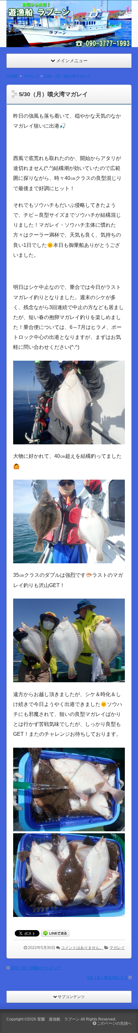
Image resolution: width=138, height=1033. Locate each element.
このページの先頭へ (114, 1023)
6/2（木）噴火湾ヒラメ (107, 977)
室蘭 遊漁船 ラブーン (58, 1019)
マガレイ (117, 947)
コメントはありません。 (82, 947)
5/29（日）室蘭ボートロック (36, 968)
